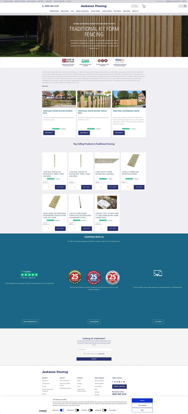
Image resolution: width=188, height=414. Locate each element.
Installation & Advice (65, 388)
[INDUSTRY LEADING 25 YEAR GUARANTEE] (102, 60)
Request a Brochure (119, 386)
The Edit (97, 395)
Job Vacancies (46, 383)
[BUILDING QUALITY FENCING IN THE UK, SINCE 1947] (68, 60)
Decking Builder (99, 383)
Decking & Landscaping (82, 11)
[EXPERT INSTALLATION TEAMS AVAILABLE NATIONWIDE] (120, 60)
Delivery (97, 392)
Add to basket (60, 187)
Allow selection (142, 405)
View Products (49, 132)
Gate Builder (98, 386)
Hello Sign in (134, 5)
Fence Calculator (99, 380)
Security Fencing (95, 11)
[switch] (77, 410)
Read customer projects (30, 321)
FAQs (96, 389)
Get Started (158, 321)
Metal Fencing (65, 11)
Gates (72, 11)
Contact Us (135, 11)
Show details (112, 410)
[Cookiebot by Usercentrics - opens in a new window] (43, 411)
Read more (45, 86)
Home (43, 14)
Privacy (44, 394)
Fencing (48, 14)
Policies (44, 386)
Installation (126, 11)
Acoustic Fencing (107, 11)
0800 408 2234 (119, 394)
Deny (142, 410)
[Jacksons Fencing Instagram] (113, 381)
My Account (134, 7)
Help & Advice (117, 11)
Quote (79, 380)
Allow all (142, 400)
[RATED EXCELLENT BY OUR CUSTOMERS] (85, 60)
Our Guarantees (94, 321)
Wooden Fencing (54, 11)
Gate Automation (64, 380)
